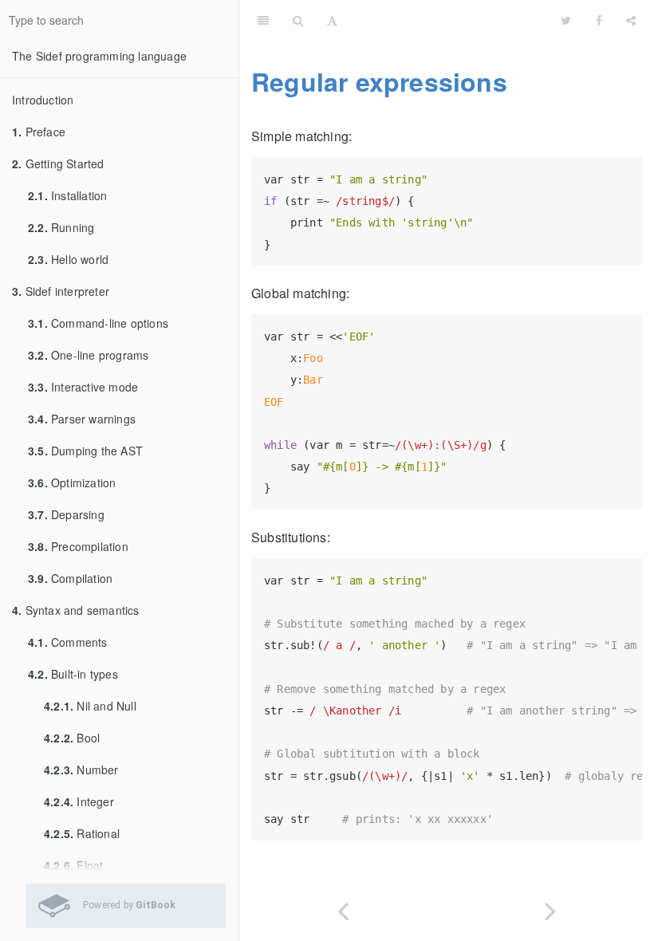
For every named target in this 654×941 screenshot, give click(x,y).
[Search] (298, 20)
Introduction (42, 100)
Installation (67, 195)
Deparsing (66, 514)
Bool (72, 738)
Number (81, 770)
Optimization (72, 482)
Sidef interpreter (60, 291)
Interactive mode (83, 387)
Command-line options (98, 323)
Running (61, 227)
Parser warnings (82, 419)
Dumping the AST (85, 451)
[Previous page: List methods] (343, 908)
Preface (38, 132)
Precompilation (78, 546)
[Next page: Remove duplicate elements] (550, 908)
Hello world (68, 259)
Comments (68, 642)
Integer (79, 801)
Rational (82, 833)
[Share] (631, 20)
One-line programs (88, 355)
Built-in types (73, 674)
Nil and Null (90, 706)
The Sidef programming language (99, 56)
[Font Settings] (332, 20)
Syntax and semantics (76, 610)
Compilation (70, 578)
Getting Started (58, 163)
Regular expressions (379, 81)
